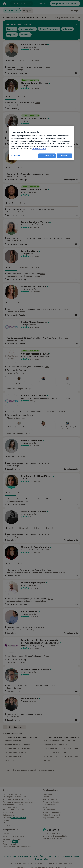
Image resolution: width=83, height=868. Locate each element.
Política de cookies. (39, 149)
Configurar (15, 156)
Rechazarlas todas (47, 156)
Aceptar (64, 156)
